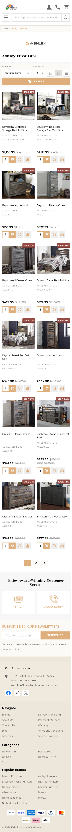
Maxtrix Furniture (12, 776)
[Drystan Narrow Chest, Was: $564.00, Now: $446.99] (53, 334)
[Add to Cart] (12, 159)
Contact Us (8, 725)
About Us (7, 720)
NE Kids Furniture (48, 781)
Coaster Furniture (48, 787)
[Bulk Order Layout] (66, 73)
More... (42, 797)
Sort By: (7, 66)
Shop (5, 762)
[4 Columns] (58, 73)
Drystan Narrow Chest (50, 355)
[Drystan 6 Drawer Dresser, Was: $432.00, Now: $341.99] (18, 496)
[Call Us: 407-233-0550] (57, 7)
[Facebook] (8, 693)
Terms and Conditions (50, 730)
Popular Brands (14, 770)
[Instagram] (17, 693)
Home (5, 28)
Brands (6, 714)
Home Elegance (11, 797)
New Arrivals (9, 751)
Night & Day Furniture (15, 803)
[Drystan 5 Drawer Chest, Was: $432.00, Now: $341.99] (18, 413)
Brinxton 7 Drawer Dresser (52, 516)
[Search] (65, 17)
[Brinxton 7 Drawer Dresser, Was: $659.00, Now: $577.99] (53, 496)
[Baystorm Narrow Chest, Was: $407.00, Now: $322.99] (53, 184)
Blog (5, 730)
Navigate (9, 708)
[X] (25, 693)
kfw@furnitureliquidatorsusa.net (37, 685)
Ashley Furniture (47, 776)
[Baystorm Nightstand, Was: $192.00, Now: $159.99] (18, 184)
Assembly (7, 736)
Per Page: (38, 66)
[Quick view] (19, 159)
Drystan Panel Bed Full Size (53, 280)
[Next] (44, 563)
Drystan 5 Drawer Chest (16, 434)
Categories (10, 745)
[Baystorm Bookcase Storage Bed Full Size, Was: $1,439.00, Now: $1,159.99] (18, 106)
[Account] (49, 7)
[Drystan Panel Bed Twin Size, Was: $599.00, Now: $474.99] (18, 334)
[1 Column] (50, 73)
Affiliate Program (48, 736)
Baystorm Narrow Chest (51, 205)
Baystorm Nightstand (15, 205)
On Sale (6, 756)
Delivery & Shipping (49, 714)
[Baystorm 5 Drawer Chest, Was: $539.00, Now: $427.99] (18, 259)
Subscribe (55, 635)
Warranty (43, 725)
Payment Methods (49, 720)
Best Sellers (45, 751)
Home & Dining (47, 756)
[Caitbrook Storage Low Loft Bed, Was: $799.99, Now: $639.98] (53, 413)
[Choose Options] (47, 309)
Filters (39, 81)
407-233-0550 (27, 680)
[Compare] (27, 159)
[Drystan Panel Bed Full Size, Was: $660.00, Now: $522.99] (53, 259)
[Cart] (66, 7)
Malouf (42, 792)
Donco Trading (10, 787)
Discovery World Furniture (17, 781)
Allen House (9, 792)
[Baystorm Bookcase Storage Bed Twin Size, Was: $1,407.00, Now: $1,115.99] (53, 106)
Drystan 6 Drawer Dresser (17, 516)
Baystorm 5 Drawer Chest (17, 280)
